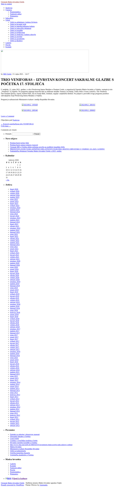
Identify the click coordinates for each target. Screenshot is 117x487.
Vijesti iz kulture (19, 478)
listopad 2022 (15, 232)
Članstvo (8, 10)
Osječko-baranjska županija (20, 453)
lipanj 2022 (14, 236)
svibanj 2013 (14, 399)
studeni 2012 (14, 409)
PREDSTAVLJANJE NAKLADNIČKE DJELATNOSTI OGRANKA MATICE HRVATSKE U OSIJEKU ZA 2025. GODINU (57, 149)
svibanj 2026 (14, 191)
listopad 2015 (15, 374)
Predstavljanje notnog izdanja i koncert (24, 145)
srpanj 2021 (14, 249)
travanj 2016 (14, 364)
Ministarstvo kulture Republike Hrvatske (24, 449)
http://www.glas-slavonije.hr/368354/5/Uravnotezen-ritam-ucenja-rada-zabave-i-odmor (41, 445)
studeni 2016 (14, 354)
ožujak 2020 (14, 275)
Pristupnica (14, 16)
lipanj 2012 (14, 417)
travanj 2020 (14, 273)
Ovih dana (6, 126)
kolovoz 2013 (15, 395)
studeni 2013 (14, 388)
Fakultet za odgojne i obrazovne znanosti (25, 434)
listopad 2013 (15, 391)
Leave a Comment (7, 116)
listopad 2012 (15, 411)
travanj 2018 (14, 321)
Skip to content (6, 4)
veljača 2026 (14, 193)
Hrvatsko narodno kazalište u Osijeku (23, 443)
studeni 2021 (14, 243)
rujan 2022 (14, 234)
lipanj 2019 (14, 292)
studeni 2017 (14, 331)
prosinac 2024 (15, 208)
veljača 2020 (14, 277)
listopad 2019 (15, 286)
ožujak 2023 (14, 226)
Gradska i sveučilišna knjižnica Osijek (23, 441)
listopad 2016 (15, 356)
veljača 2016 (14, 368)
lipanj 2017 (14, 339)
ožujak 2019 (14, 298)
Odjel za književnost (17, 32)
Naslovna (8, 8)
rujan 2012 (14, 413)
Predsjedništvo (15, 12)
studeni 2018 (14, 306)
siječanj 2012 (15, 425)
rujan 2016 (14, 358)
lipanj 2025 (14, 204)
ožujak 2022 (14, 238)
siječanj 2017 (15, 349)
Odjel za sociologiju (17, 39)
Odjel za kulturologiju (18, 451)
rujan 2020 (14, 267)
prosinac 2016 (15, 351)
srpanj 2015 (14, 378)
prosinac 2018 (15, 304)
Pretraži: (8, 134)
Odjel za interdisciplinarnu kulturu (22, 26)
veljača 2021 (14, 257)
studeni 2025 (14, 197)
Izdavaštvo (9, 18)
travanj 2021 (14, 255)
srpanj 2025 (14, 201)
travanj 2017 (14, 343)
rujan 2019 (14, 288)
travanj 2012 (14, 421)
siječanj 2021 (15, 259)
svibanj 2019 (14, 294)
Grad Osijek (14, 438)
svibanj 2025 (14, 206)
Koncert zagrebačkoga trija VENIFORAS (17, 124)
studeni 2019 (14, 284)
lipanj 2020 (14, 271)
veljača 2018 (14, 325)
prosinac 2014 (15, 382)
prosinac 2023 (15, 218)
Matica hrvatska (15, 447)
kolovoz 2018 (15, 312)
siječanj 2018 (15, 327)
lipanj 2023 (14, 224)
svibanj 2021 (14, 253)
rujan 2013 (14, 393)
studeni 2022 (14, 230)
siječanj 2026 (15, 195)
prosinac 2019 (15, 282)
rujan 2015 (14, 376)
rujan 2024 (14, 214)
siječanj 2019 (15, 302)
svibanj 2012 (14, 419)
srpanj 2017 (14, 337)
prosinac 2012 (15, 407)
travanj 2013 (14, 401)
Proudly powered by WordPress (12, 485)
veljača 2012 (14, 423)
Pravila (8, 45)
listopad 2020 (15, 265)
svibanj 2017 (14, 341)
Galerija (8, 43)
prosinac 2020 (15, 261)
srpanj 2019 (14, 290)
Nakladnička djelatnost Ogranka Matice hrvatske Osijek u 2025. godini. (36, 151)
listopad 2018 (15, 308)
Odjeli (7, 20)
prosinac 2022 (15, 228)
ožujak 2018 (14, 323)
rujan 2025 (14, 199)
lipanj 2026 (14, 189)
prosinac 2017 (15, 329)
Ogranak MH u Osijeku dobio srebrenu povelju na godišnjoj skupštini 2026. (37, 147)
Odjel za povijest (16, 37)
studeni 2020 (14, 263)
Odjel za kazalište (16, 30)
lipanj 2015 (14, 380)
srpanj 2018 (14, 314)
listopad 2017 (15, 333)
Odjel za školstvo (16, 41)
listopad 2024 (15, 212)
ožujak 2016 (14, 366)
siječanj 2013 (15, 405)
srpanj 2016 (14, 360)
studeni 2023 (14, 220)
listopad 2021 (15, 245)
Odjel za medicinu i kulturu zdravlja (23, 35)
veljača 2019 (14, 300)
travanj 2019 (14, 296)
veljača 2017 (14, 347)
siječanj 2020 (15, 280)
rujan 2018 (14, 310)
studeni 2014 (14, 384)
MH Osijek (7, 74)
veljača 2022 (14, 241)
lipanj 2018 (14, 317)
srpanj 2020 (14, 269)
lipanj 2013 (14, 397)
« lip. (7, 180)
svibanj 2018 (14, 319)
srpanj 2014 (14, 386)
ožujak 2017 (14, 345)
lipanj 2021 (14, 251)
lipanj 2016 (14, 362)
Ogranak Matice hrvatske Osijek (12, 2)
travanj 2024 (14, 216)
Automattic (44, 485)
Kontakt (8, 47)
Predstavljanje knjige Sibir (19, 143)
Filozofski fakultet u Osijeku (20, 436)
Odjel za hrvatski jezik (18, 24)
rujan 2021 (14, 247)
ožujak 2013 (14, 403)
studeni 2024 (14, 210)
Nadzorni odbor (15, 14)
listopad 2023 (15, 222)
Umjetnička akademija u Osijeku (22, 455)
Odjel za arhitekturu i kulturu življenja (23, 22)
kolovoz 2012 (15, 415)
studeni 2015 (14, 372)
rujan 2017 (14, 335)
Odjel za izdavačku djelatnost (20, 28)
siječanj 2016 (15, 370)
